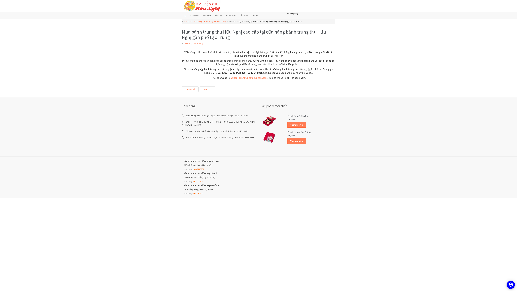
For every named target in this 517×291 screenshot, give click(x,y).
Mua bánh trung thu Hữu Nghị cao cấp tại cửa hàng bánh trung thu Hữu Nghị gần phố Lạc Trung (254, 34)
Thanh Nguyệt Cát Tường (299, 132)
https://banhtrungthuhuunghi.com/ (249, 77)
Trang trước (191, 89)
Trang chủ (188, 21)
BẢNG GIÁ (218, 15)
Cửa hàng (198, 21)
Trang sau (207, 89)
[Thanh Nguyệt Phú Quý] (269, 121)
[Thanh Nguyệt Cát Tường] (269, 137)
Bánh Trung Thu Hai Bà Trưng (215, 21)
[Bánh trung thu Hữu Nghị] (202, 6)
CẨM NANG (244, 15)
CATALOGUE (231, 15)
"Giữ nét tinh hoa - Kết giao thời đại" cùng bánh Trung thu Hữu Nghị (217, 131)
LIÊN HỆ (255, 15)
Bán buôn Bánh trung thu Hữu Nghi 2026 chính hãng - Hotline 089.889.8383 (220, 137)
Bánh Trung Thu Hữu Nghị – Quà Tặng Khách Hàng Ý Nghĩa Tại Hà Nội (217, 115)
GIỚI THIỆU (207, 15)
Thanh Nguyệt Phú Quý (298, 116)
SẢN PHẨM (194, 15)
